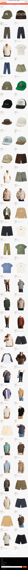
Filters (26, 6)
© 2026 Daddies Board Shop (4, 568)
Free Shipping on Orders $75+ (14, 0)
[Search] (24, 2)
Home (13, 5)
